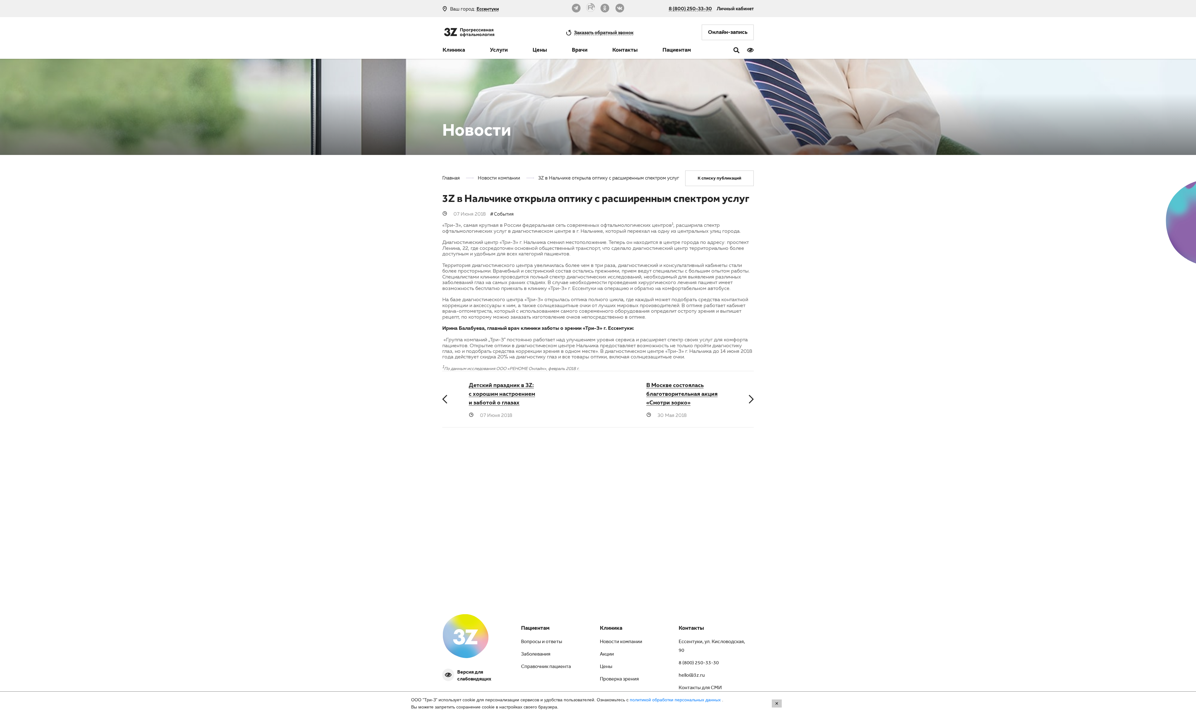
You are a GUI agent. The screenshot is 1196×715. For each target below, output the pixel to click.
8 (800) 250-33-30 (690, 8)
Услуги (499, 51)
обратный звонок (604, 32)
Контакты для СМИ (700, 688)
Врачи (579, 51)
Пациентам (676, 51)
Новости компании (621, 642)
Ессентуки (488, 9)
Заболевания (535, 654)
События (504, 214)
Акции (607, 654)
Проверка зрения (619, 679)
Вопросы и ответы (541, 642)
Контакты (625, 51)
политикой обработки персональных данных (676, 699)
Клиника (454, 51)
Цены (540, 51)
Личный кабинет (735, 8)
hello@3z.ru (692, 675)
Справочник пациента (546, 667)
